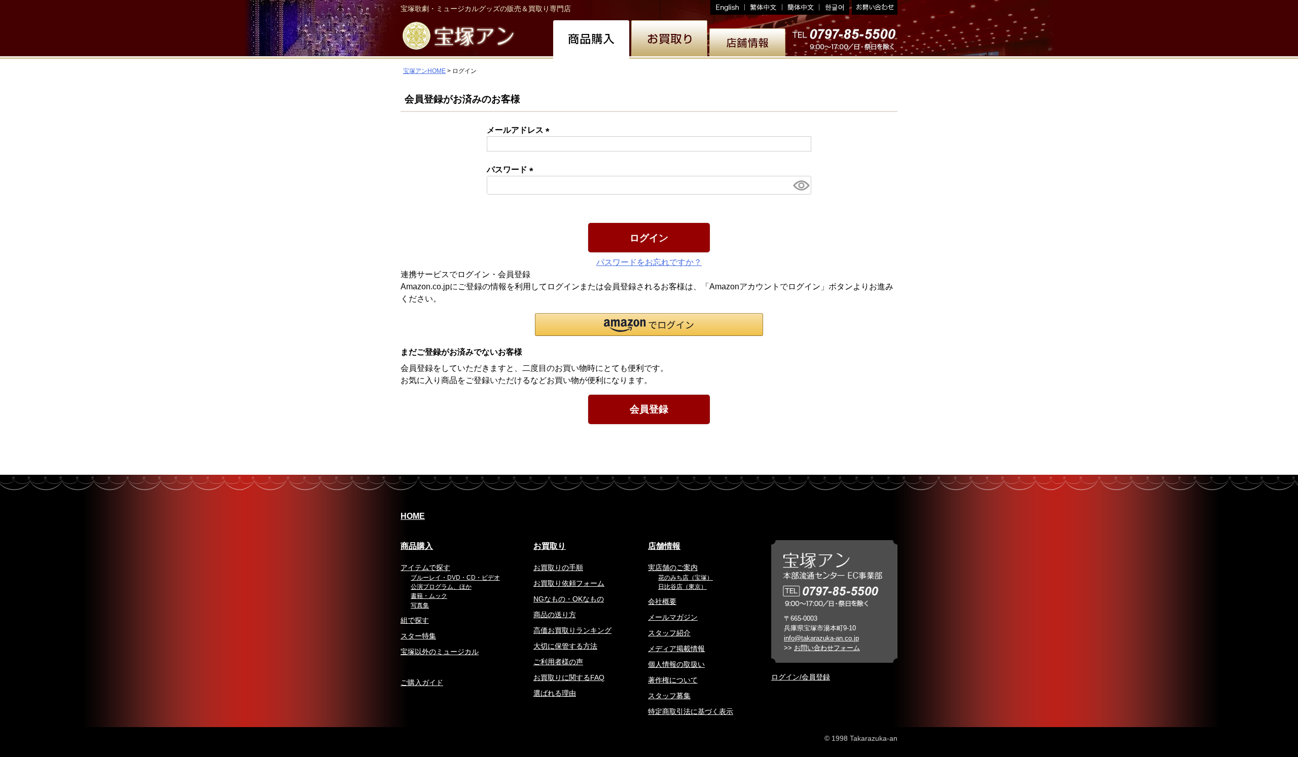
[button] (649, 324)
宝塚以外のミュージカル (440, 652)
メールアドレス (520, 130)
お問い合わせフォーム (827, 648)
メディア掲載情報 (676, 649)
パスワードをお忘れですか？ (649, 262)
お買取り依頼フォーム (568, 583)
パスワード (512, 169)
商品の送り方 (554, 615)
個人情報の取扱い (676, 664)
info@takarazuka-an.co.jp (821, 638)
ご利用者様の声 (558, 662)
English (727, 7)
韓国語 (834, 7)
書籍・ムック (429, 595)
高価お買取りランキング (572, 630)
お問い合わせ (873, 7)
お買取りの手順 (558, 567)
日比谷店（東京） (682, 586)
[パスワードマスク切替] (800, 185)
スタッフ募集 (669, 696)
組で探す (415, 620)
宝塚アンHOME (424, 70)
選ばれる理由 (554, 693)
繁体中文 (763, 7)
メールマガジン (673, 617)
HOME (413, 516)
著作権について (673, 680)
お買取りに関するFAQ (568, 677)
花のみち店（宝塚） (685, 577)
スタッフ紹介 (669, 633)
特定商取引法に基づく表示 (690, 711)
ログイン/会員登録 (800, 677)
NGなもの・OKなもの (568, 599)
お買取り (549, 546)
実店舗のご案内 (673, 567)
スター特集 (418, 636)
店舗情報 (664, 546)
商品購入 (417, 546)
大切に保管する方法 (565, 646)
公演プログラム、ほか (441, 586)
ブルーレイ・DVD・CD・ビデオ (455, 577)
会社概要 (662, 601)
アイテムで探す (425, 567)
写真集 (420, 605)
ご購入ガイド (422, 682)
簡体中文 (800, 7)
